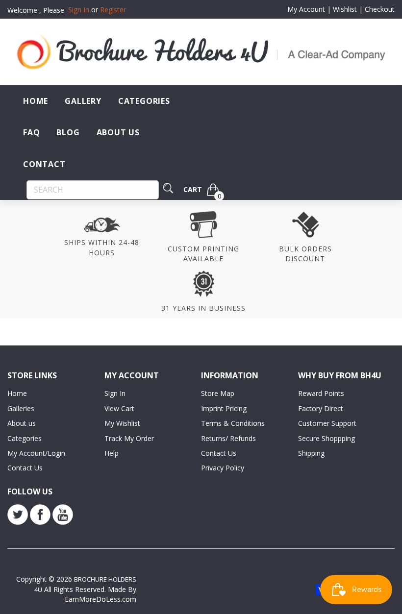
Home (35, 101)
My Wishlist (122, 423)
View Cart (119, 408)
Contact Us (25, 467)
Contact (44, 164)
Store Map (217, 393)
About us (21, 423)
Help (111, 453)
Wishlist (345, 9)
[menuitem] (35, 101)
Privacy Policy (222, 467)
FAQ (31, 132)
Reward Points (321, 393)
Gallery (83, 101)
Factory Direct (320, 408)
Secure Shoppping (326, 438)
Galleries (20, 408)
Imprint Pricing (224, 408)
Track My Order (129, 438)
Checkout (380, 9)
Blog (67, 132)
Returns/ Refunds (228, 438)
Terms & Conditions (233, 423)
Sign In (115, 393)
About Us (118, 132)
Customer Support (327, 423)
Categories (144, 101)
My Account (306, 9)
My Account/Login (36, 453)
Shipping (311, 453)
